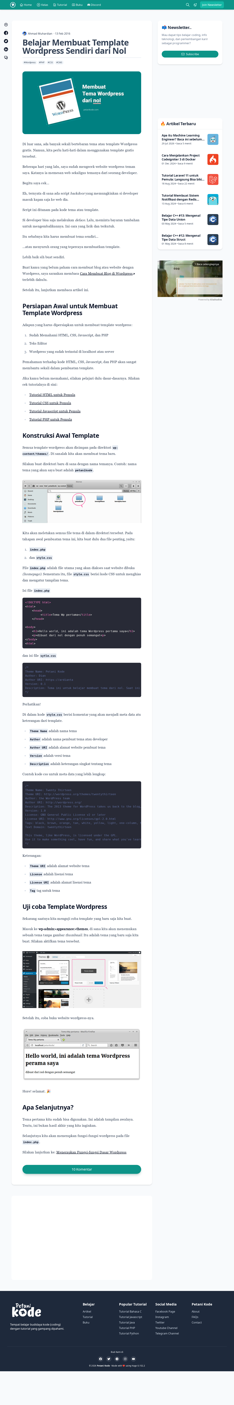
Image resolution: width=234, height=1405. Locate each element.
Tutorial (62, 5)
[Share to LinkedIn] (6, 49)
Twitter (160, 1322)
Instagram (162, 1317)
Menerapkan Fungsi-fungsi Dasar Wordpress (91, 1152)
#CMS (59, 62)
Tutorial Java (127, 1322)
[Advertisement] (81, 1238)
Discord (96, 5)
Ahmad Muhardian (40, 33)
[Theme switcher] (195, 5)
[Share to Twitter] (6, 41)
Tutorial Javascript (130, 1317)
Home (28, 5)
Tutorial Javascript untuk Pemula (55, 411)
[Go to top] (6, 24)
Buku (79, 5)
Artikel (87, 1311)
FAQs (195, 1317)
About (196, 1311)
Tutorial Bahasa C (130, 1311)
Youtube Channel (166, 1328)
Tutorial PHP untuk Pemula (50, 419)
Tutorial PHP (127, 1328)
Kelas (44, 5)
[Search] (187, 5)
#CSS (50, 62)
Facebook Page (165, 1311)
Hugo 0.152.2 (138, 1365)
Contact (197, 1322)
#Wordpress (30, 62)
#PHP (41, 62)
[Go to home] (13, 5)
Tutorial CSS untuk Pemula (50, 403)
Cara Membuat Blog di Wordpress (106, 273)
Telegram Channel (167, 1333)
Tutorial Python (129, 1333)
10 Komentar (82, 1169)
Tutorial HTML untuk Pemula (52, 395)
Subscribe (192, 54)
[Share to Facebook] (6, 33)
